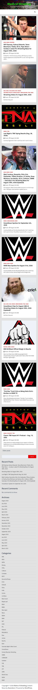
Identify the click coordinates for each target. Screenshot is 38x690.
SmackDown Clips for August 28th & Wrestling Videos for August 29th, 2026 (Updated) (17, 308)
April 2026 (4, 512)
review (3, 638)
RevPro (12, 42)
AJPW (3, 562)
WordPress (28, 688)
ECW (16, 90)
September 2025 (6, 531)
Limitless (4, 596)
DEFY (3, 576)
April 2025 (4, 545)
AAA (5, 90)
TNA (29, 92)
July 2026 (4, 503)
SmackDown (23, 92)
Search (32, 456)
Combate (4, 573)
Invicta (3, 593)
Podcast (9, 433)
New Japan (4, 610)
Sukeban (4, 660)
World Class (5, 674)
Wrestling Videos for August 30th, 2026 (17, 95)
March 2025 (5, 548)
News (8, 42)
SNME (3, 655)
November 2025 (6, 526)
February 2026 (5, 517)
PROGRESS (5, 632)
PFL (3, 627)
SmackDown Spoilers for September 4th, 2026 (18, 224)
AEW (5, 42)
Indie (3, 590)
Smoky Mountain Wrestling (9, 652)
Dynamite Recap (6, 579)
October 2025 (5, 529)
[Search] (35, 12)
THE (3, 663)
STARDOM (4, 658)
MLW (3, 604)
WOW (3, 677)
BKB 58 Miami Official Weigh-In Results (17, 349)
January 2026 (5, 520)
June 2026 (4, 506)
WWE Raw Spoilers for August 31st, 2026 (18, 265)
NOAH (3, 615)
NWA (3, 618)
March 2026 (5, 515)
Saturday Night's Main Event (12, 92)
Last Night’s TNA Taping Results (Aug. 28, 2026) (18, 134)
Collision (11, 90)
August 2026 (5, 501)
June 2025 (4, 540)
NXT (3, 621)
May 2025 (4, 543)
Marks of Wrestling (19, 4)
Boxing (6, 347)
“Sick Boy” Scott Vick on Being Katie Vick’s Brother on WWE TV (18, 392)
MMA (9, 347)
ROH (3, 644)
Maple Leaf (5, 601)
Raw (8, 263)
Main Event (5, 599)
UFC (3, 669)
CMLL (3, 568)
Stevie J (7, 53)
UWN (3, 672)
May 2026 (4, 509)
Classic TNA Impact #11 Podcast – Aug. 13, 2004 (18, 436)
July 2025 (4, 537)
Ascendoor (11, 688)
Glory (3, 587)
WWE (32, 92)
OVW (3, 624)
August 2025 (5, 534)
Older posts (6, 450)
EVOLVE (4, 585)
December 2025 (6, 523)
